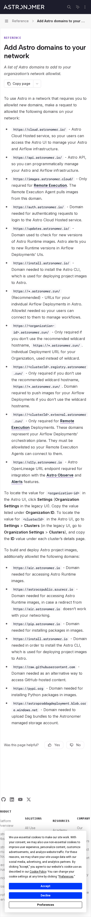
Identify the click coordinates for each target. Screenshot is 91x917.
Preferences (45, 904)
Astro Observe (60, 475)
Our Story (81, 830)
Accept (45, 886)
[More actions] (85, 7)
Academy (60, 830)
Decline (45, 895)
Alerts (17, 481)
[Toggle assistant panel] (78, 7)
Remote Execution (50, 185)
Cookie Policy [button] (38, 871)
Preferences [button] (66, 876)
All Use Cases (30, 830)
